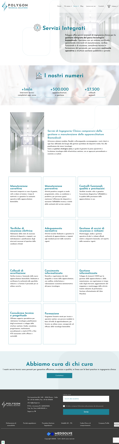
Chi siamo (67, 6)
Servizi (75, 6)
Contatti (101, 6)
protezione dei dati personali (96, 406)
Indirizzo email (67, 394)
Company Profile (104, 423)
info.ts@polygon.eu (33, 403)
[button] (27, 142)
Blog (81, 6)
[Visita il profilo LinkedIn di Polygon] (35, 411)
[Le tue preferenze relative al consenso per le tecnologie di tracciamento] (3, 442)
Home (59, 6)
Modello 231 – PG (66, 423)
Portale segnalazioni (29, 423)
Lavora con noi (91, 6)
